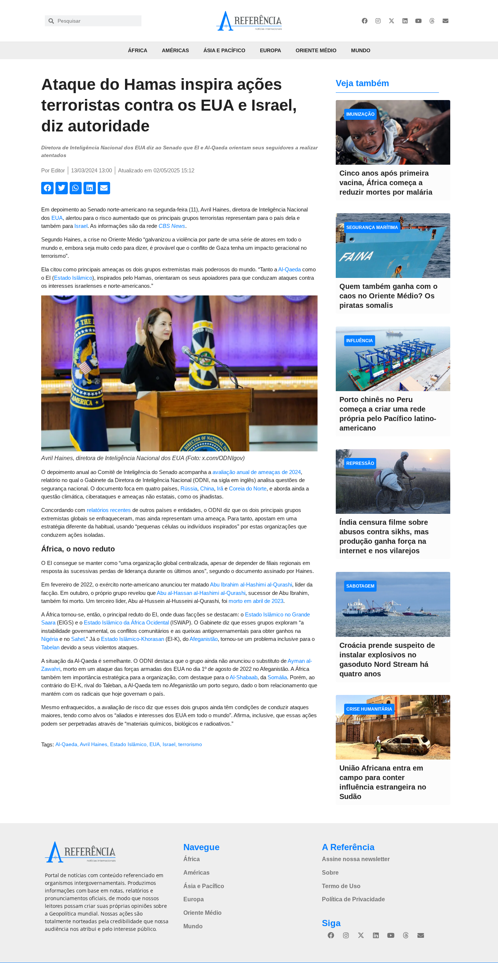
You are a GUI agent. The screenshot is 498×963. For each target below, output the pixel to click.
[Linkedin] (405, 21)
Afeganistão (204, 639)
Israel (80, 226)
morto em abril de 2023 (256, 601)
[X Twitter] (391, 21)
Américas (175, 50)
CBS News (172, 226)
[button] (47, 188)
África (137, 50)
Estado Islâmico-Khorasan (132, 639)
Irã (220, 488)
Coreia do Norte (247, 488)
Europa (270, 50)
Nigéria (49, 639)
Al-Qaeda (289, 269)
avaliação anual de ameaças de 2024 (257, 472)
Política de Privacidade (353, 899)
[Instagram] (378, 21)
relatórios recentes (109, 510)
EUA (57, 218)
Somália (277, 677)
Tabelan (50, 647)
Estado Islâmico (73, 278)
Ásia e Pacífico (224, 50)
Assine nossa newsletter (356, 859)
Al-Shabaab (243, 677)
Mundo (360, 50)
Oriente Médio (316, 50)
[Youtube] (418, 21)
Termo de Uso (341, 886)
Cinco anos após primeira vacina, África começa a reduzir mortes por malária (385, 182)
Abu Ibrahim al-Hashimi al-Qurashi (251, 584)
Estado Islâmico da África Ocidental (126, 622)
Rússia (188, 488)
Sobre (330, 873)
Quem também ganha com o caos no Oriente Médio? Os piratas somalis (388, 295)
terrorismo (190, 744)
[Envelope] (445, 21)
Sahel (78, 639)
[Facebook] (364, 21)
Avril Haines (93, 744)
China (207, 488)
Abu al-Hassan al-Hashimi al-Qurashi (201, 593)
